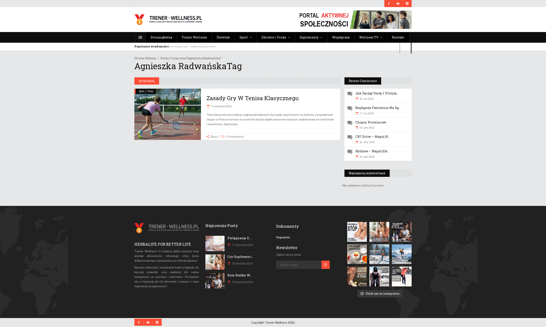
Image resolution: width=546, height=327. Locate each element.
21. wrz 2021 (367, 142)
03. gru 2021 (367, 127)
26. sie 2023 (367, 98)
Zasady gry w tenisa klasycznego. (253, 98)
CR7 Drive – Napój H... (372, 136)
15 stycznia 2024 (242, 282)
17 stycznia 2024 (242, 244)
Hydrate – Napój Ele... (372, 151)
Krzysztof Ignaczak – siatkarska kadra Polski (191, 46)
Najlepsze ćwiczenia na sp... (378, 108)
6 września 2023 (221, 106)
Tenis (150, 91)
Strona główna (145, 58)
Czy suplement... (240, 256)
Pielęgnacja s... (239, 238)
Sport (141, 91)
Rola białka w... (239, 275)
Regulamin (283, 237)
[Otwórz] (357, 232)
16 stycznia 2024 (242, 263)
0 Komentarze (234, 136)
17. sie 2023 (367, 113)
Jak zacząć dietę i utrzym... (377, 93)
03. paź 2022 (367, 156)
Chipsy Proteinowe (370, 122)
